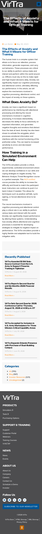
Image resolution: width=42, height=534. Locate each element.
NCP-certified (29, 179)
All (10, 371)
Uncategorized (15, 380)
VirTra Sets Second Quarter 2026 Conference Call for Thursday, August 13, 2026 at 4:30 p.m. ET (21, 305)
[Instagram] (24, 500)
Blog (11, 374)
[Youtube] (19, 500)
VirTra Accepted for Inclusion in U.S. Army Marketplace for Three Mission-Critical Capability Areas (20, 325)
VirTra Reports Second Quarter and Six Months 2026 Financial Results (20, 285)
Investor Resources (17, 377)
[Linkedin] (9, 500)
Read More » (9, 275)
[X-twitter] (14, 500)
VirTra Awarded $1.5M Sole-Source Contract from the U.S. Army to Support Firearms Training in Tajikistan (19, 265)
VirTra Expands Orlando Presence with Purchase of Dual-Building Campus (21, 345)
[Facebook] (4, 500)
